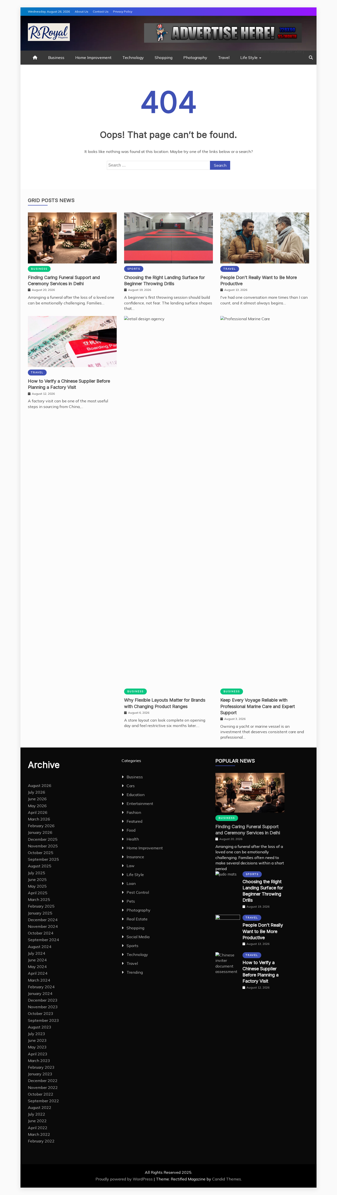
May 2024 (37, 966)
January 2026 (40, 832)
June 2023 (37, 1040)
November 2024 (43, 926)
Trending (135, 972)
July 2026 (36, 792)
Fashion (134, 812)
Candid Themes (226, 1178)
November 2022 (43, 1087)
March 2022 (39, 1134)
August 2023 (39, 1027)
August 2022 (39, 1107)
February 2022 (41, 1141)
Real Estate (137, 918)
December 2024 (42, 919)
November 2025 (43, 845)
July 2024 (36, 953)
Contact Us (101, 11)
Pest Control (138, 892)
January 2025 (40, 913)
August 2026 (39, 785)
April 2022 (37, 1127)
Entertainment (140, 803)
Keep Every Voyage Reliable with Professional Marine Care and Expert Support (257, 706)
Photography (195, 57)
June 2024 (37, 959)
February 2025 (41, 906)
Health (133, 839)
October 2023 (40, 1013)
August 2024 (39, 946)
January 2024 (40, 993)
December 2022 (42, 1080)
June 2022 (37, 1120)
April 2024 (37, 973)
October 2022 (40, 1094)
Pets (131, 901)
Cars (131, 785)
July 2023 (36, 1033)
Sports (133, 268)
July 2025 (36, 872)
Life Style (249, 57)
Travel (223, 57)
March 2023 (39, 1060)
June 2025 (37, 879)
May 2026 (37, 805)
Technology (133, 57)
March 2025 (39, 899)
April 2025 (37, 892)
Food (131, 830)
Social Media (138, 936)
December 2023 (42, 1000)
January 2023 (40, 1073)
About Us (81, 11)
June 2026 (37, 798)
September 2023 (43, 1020)
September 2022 (43, 1100)
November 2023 (43, 1006)
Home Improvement (93, 57)
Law (130, 865)
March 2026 (39, 819)
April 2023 (37, 1053)
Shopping (163, 57)
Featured (134, 821)
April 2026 (37, 812)
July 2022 (36, 1114)
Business (56, 57)
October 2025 (40, 852)
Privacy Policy (122, 11)
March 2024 (39, 980)
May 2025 (37, 886)
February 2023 (41, 1067)
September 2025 (43, 859)
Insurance (135, 856)
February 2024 (41, 986)
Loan (131, 883)
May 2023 (37, 1047)
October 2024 (40, 933)
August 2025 (39, 865)
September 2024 (43, 939)
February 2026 (41, 825)
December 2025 (42, 839)
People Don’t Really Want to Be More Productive (263, 931)
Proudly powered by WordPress (124, 1178)
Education (136, 794)
